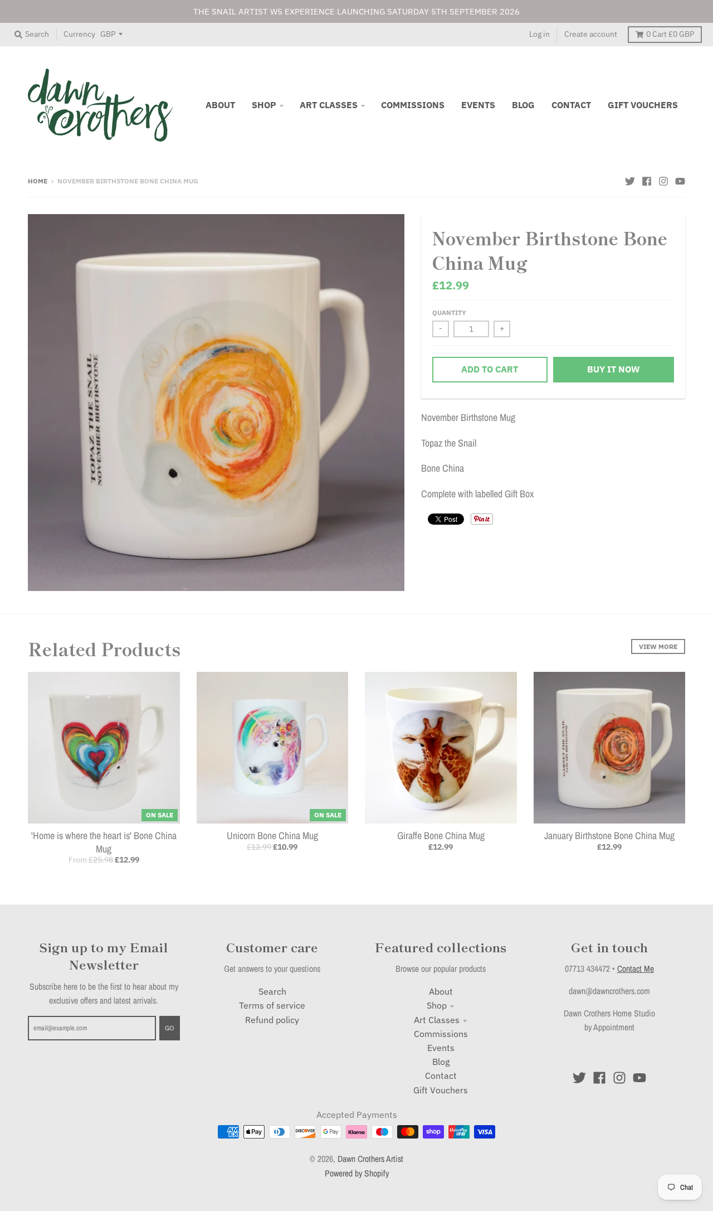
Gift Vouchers (440, 1090)
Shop (437, 1005)
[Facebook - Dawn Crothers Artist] (647, 180)
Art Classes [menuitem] (329, 104)
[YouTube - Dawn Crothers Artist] (680, 180)
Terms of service (272, 1005)
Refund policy (272, 1019)
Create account (590, 34)
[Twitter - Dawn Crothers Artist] (630, 180)
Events (441, 1047)
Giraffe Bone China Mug (441, 835)
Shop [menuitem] (264, 104)
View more (658, 646)
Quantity (449, 312)
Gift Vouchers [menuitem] (643, 104)
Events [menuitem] (478, 104)
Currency (79, 34)
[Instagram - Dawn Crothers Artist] (663, 180)
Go (169, 1027)
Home (37, 180)
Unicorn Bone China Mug (272, 835)
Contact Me (635, 969)
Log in (539, 34)
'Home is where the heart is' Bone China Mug (104, 842)
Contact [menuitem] (571, 104)
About (441, 991)
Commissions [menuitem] (413, 104)
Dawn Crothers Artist (370, 1159)
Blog (441, 1061)
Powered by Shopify (357, 1173)
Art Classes (437, 1019)
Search (272, 991)
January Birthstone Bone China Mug (609, 835)
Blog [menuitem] (523, 104)
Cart (670, 34)
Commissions (441, 1033)
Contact (441, 1075)
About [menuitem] (220, 104)
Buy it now (613, 369)
